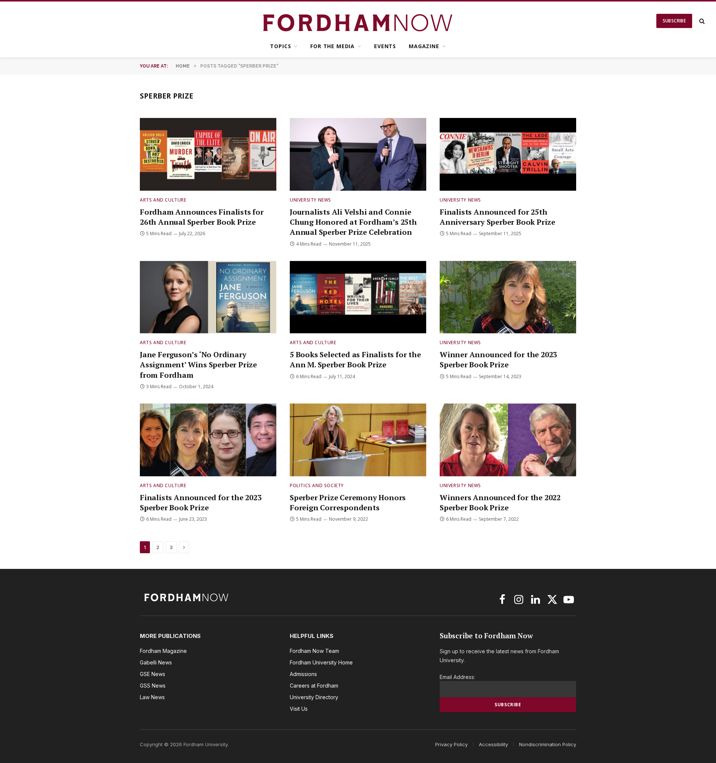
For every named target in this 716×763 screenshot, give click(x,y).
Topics (280, 46)
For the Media (332, 46)
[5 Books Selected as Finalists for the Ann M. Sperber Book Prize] (358, 297)
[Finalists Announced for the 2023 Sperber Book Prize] (208, 440)
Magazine (424, 46)
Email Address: (457, 677)
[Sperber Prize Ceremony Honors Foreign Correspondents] (358, 440)
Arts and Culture (163, 200)
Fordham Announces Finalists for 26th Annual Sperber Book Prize (202, 217)
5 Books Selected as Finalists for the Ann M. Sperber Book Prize (355, 359)
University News (310, 200)
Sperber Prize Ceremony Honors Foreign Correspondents (348, 502)
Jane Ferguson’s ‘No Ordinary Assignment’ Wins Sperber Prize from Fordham (198, 364)
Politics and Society (317, 485)
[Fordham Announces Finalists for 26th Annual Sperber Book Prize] (208, 154)
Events (385, 46)
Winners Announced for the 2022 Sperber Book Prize (500, 502)
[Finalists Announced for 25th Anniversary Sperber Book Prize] (508, 154)
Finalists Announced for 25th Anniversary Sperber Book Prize (497, 217)
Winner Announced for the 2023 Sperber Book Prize (498, 359)
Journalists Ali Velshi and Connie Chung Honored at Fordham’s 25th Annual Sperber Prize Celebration (353, 222)
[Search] (701, 21)
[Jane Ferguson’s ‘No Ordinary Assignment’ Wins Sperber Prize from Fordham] (208, 297)
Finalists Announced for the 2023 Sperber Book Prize (200, 502)
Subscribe (674, 21)
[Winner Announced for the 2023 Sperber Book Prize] (508, 297)
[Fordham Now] (358, 20)
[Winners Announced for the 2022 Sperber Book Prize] (508, 440)
